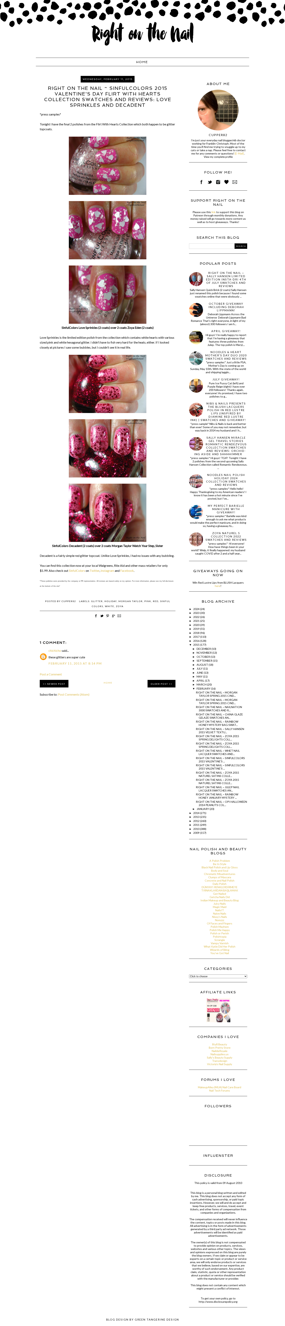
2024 (196, 609)
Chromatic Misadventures (219, 874)
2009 (196, 832)
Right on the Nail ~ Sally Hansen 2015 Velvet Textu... (220, 730)
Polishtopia (219, 936)
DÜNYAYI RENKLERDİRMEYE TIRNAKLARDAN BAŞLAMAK (219, 888)
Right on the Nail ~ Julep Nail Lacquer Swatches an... (217, 788)
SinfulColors (77, 570)
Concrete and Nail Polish (219, 880)
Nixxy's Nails (219, 916)
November (204, 652)
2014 (196, 813)
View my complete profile (218, 156)
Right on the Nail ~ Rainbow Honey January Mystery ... (217, 796)
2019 (196, 628)
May (200, 676)
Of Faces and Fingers (219, 923)
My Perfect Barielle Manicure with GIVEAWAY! (226, 509)
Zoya (120, 606)
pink (147, 601)
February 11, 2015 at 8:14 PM (75, 663)
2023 (196, 612)
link (214, 212)
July (200, 668)
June (200, 672)
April (201, 680)
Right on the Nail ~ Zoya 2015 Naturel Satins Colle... (217, 774)
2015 (196, 644)
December (204, 648)
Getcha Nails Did (220, 897)
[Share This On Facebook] (96, 617)
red (155, 601)
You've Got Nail (219, 953)
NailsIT (219, 910)
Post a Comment (51, 674)
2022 (196, 617)
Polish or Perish (219, 933)
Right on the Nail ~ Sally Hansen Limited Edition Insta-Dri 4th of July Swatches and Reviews (226, 279)
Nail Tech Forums (219, 1090)
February (204, 688)
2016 (196, 640)
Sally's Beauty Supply (219, 1057)
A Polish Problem (219, 860)
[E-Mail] (239, 153)
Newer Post (56, 683)
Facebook (127, 570)
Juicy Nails (219, 903)
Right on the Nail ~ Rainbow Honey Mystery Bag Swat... (217, 723)
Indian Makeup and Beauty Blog (219, 900)
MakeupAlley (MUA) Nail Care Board (219, 1087)
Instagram (107, 570)
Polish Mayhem (220, 926)
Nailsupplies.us (220, 1054)
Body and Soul (219, 870)
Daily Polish (219, 883)
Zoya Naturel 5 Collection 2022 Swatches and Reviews (226, 536)
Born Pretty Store (220, 1047)
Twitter (94, 570)
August (203, 664)
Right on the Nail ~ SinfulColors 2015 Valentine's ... (220, 759)
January (203, 809)
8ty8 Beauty (219, 1044)
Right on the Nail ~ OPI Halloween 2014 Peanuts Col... (221, 803)
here (217, 586)
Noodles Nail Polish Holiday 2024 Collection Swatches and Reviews (226, 479)
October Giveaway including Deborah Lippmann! (226, 307)
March (202, 684)
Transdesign (219, 1060)
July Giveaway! (226, 379)
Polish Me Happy (220, 930)
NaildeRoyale (219, 1051)
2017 (196, 636)
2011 (196, 824)
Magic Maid (219, 907)
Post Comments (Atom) (73, 694)
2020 (196, 625)
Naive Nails (219, 913)
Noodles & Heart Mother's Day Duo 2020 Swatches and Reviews (226, 355)
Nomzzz (219, 920)
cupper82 (218, 135)
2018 (196, 632)
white (109, 606)
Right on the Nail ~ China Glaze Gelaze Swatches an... (219, 716)
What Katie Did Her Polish (219, 946)
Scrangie (219, 940)
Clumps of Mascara (219, 877)
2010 (196, 828)
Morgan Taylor (130, 601)
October (204, 656)
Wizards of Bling (219, 949)
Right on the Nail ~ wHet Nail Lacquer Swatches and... (218, 752)
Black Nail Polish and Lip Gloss (220, 867)
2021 (196, 620)
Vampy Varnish (220, 943)
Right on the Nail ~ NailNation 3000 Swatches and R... (219, 708)
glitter (97, 601)
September (205, 660)
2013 (196, 816)
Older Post (159, 683)
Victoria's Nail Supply (219, 1064)
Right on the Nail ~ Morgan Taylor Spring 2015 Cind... (216, 694)
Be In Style (219, 864)
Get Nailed (219, 893)
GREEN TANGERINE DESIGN (157, 1319)
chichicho (54, 650)
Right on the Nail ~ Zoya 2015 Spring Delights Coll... (217, 737)
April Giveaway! (226, 331)
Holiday (110, 601)
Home (142, 62)
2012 (196, 821)
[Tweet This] (102, 617)
